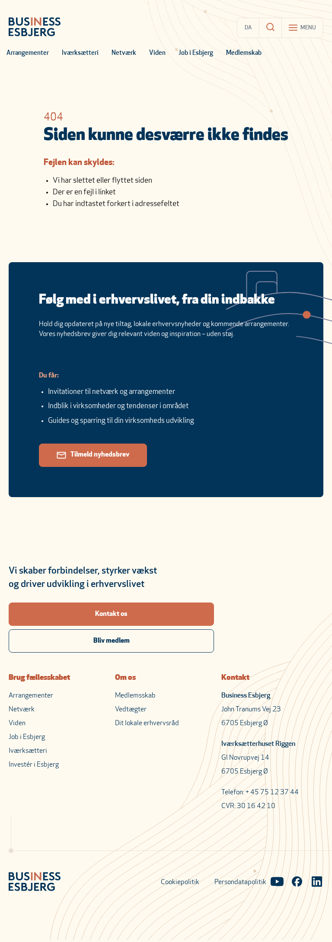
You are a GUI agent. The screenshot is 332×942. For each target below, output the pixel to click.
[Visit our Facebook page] (296, 882)
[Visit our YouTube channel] (277, 882)
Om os (125, 678)
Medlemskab (244, 53)
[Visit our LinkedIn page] (316, 882)
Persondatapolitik (240, 882)
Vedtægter (131, 709)
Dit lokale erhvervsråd (147, 723)
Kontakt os (111, 614)
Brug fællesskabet (39, 678)
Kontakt (235, 678)
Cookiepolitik (180, 882)
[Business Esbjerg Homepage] (35, 27)
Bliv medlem (111, 641)
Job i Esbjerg (196, 53)
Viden (157, 53)
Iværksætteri (80, 53)
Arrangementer (27, 53)
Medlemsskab (135, 695)
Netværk (124, 53)
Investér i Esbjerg (34, 764)
